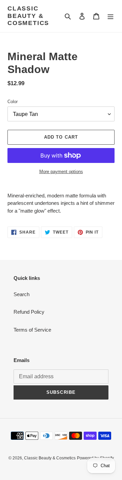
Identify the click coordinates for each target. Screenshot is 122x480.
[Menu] (110, 16)
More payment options (61, 171)
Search (21, 294)
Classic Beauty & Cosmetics (28, 15)
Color (12, 101)
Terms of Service (32, 330)
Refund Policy (29, 312)
